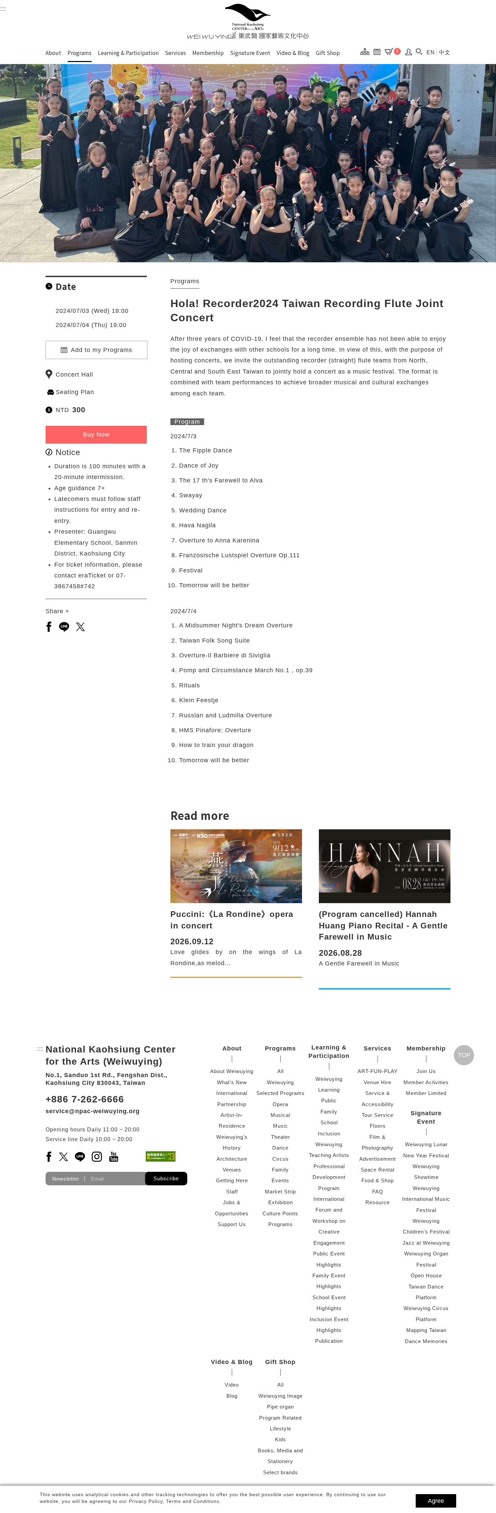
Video (232, 1385)
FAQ (377, 1191)
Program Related (280, 1418)
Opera (280, 1104)
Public (329, 1100)
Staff (232, 1191)
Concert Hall (74, 374)
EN (430, 52)
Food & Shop (377, 1180)
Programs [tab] (184, 281)
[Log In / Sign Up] (409, 53)
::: (3, 8)
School (329, 1122)
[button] (419, 51)
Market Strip (280, 1191)
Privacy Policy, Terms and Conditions (174, 1501)
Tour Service (377, 1115)
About (53, 53)
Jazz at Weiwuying (426, 1243)
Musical (280, 1115)
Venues (232, 1170)
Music (280, 1126)
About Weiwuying (231, 1071)
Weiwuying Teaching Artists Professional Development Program (329, 1166)
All (280, 1071)
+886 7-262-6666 (85, 1099)
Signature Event (250, 53)
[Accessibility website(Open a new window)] (160, 1156)
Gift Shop (328, 53)
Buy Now (96, 434)
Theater (280, 1137)
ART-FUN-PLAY (378, 1071)
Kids (280, 1439)
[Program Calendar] (379, 51)
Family (280, 1170)
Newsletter (65, 1178)
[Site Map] (366, 51)
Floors (378, 1126)
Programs (79, 53)
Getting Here (232, 1180)
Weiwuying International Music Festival (426, 1199)
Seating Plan (75, 392)
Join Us (426, 1071)
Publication (329, 1341)
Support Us (232, 1224)
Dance (280, 1148)
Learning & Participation (128, 53)
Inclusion (329, 1133)
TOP (464, 1055)
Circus (280, 1159)
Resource (377, 1202)
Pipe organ (280, 1407)
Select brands (280, 1472)
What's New (232, 1082)
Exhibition (280, 1202)
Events (280, 1180)
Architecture (232, 1159)
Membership (208, 53)
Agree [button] (436, 1500)
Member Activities (426, 1082)
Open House (426, 1275)
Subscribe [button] (166, 1178)
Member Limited (426, 1093)
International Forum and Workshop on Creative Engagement (329, 1221)
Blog (232, 1396)
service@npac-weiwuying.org (93, 1111)
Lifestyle (280, 1428)
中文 (444, 52)
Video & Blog (293, 53)
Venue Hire (377, 1082)
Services (175, 53)
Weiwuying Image (280, 1396)
